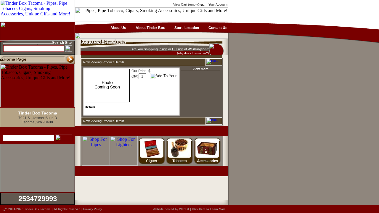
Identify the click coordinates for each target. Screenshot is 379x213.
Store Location (186, 28)
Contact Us (217, 28)
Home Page (15, 59)
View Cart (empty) (185, 4)
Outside (177, 49)
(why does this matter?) (193, 53)
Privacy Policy (92, 209)
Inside (163, 49)
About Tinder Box (150, 28)
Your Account (217, 4)
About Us (118, 28)
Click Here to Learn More (209, 209)
